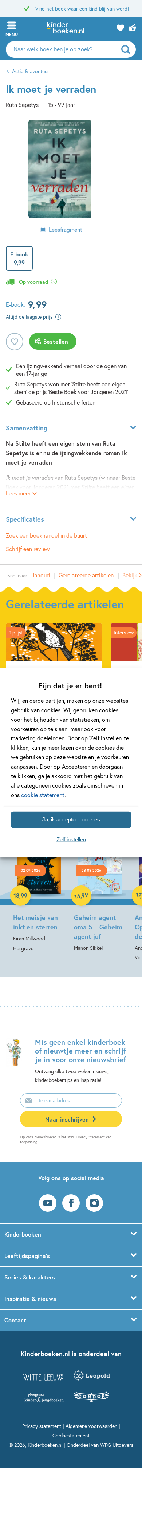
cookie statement (42, 794)
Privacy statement (41, 1425)
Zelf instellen (71, 839)
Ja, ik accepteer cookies (71, 819)
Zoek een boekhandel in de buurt (46, 535)
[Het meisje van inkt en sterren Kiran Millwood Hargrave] (39, 890)
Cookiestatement (71, 1435)
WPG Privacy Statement (86, 1137)
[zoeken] (127, 49)
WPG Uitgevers (116, 1444)
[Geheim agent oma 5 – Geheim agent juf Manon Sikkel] (100, 889)
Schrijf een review (28, 549)
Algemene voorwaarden (91, 1425)
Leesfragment (65, 229)
